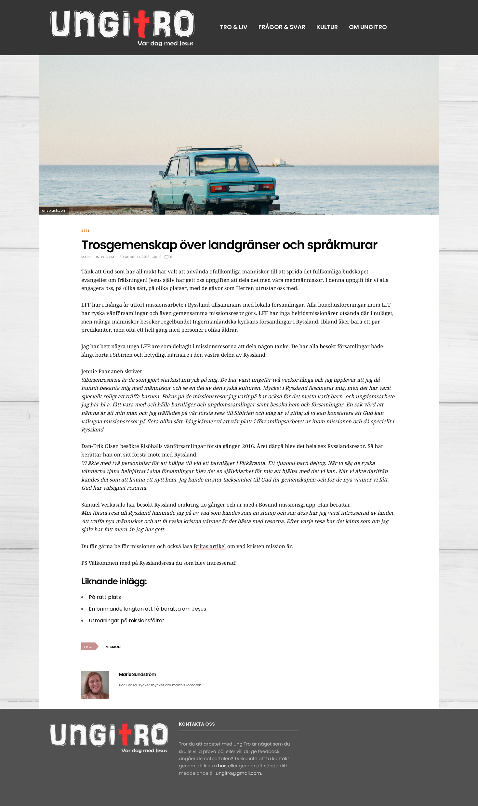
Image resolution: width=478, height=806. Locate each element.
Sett (85, 230)
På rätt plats (105, 597)
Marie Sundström (97, 257)
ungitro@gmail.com (238, 773)
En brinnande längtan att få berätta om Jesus (147, 609)
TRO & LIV (233, 27)
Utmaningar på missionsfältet (127, 620)
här (222, 765)
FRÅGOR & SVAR (282, 27)
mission (113, 646)
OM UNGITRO (368, 27)
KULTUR (327, 27)
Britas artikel (210, 546)
